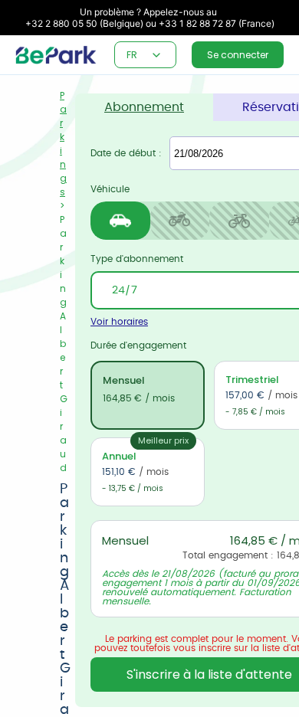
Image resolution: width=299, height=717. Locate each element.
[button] (156, 55)
